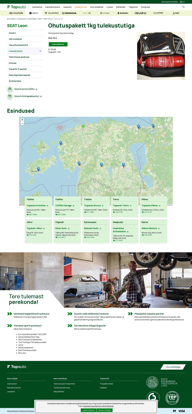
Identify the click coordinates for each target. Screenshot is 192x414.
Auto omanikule (96, 7)
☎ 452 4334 (89, 237)
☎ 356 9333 (147, 235)
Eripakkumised (81, 7)
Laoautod (67, 7)
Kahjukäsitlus (59, 391)
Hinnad (12, 63)
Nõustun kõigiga (105, 410)
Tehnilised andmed (19, 57)
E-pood (110, 7)
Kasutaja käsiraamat (19, 75)
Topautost (133, 7)
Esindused (145, 7)
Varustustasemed (18, 45)
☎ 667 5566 (60, 214)
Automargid (32, 19)
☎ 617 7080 (89, 212)
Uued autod (37, 7)
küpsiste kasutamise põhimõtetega (98, 406)
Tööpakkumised (106, 384)
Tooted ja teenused (62, 388)
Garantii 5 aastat (18, 69)
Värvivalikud (15, 38)
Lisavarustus (58, 19)
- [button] (22, 123)
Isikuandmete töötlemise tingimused (22, 411)
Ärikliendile (120, 7)
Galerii (12, 32)
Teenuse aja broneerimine (64, 384)
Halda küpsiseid (89, 410)
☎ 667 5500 (32, 214)
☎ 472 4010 (118, 240)
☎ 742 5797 (118, 212)
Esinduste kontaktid (170, 2)
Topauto (12, 19)
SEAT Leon (48, 19)
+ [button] (22, 119)
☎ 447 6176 (147, 212)
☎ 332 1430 (31, 235)
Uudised (103, 388)
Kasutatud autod (52, 7)
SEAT (40, 19)
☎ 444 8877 (60, 237)
